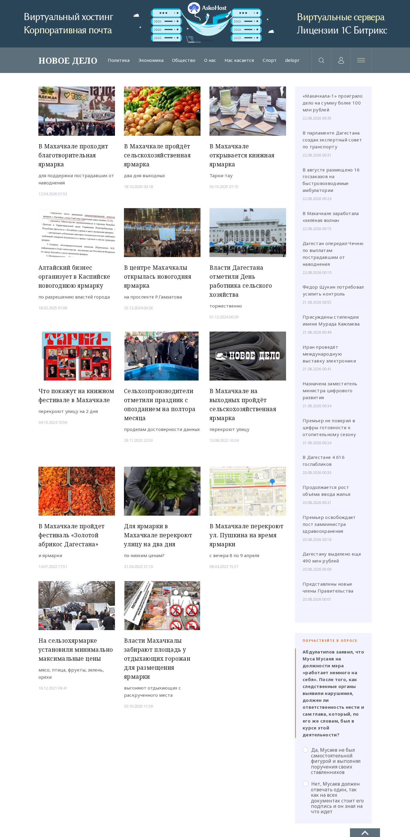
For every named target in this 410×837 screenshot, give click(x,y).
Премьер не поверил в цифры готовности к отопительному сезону (329, 427)
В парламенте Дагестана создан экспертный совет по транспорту (332, 140)
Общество (183, 60)
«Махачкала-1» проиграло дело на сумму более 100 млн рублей (333, 103)
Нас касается (239, 60)
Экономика (151, 60)
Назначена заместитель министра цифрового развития (330, 390)
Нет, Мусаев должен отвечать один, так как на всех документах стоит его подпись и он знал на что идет (337, 797)
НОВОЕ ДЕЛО (67, 60)
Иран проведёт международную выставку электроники (329, 354)
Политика (119, 60)
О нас (210, 60)
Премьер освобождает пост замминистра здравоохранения (329, 524)
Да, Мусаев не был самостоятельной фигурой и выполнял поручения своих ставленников (336, 761)
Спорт (270, 60)
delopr (292, 60)
